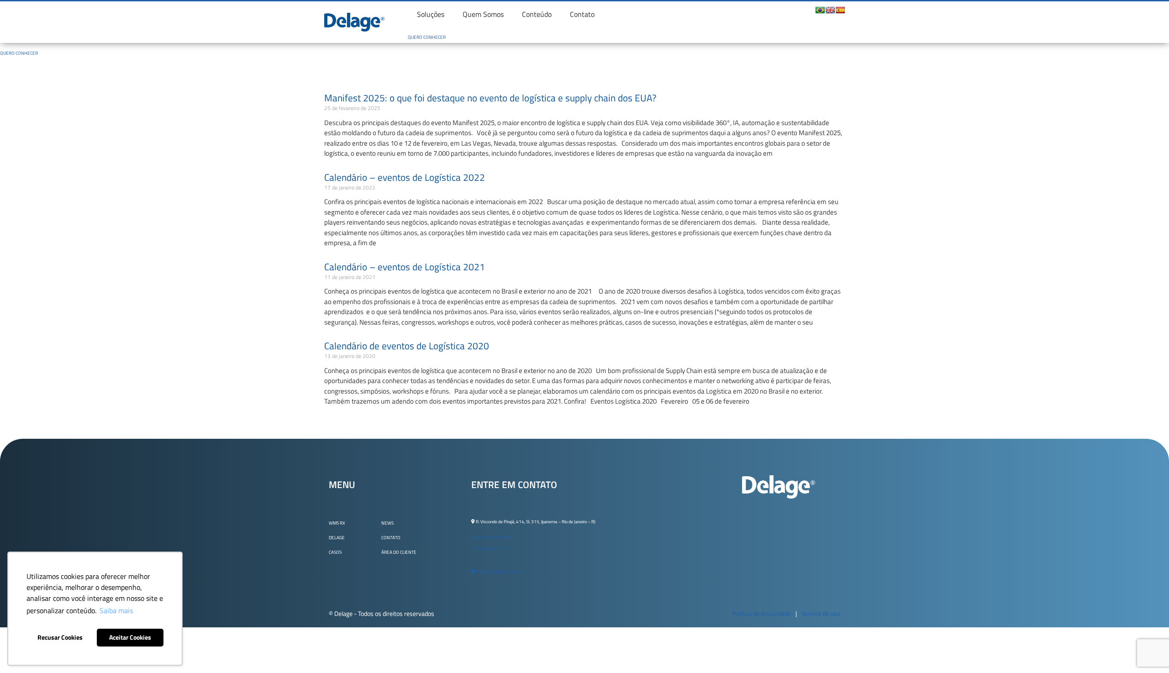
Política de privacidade (761, 613)
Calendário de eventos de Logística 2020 (406, 345)
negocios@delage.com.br (499, 571)
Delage (337, 537)
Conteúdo (537, 14)
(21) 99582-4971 (489, 548)
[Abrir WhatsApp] (1146, 650)
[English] (830, 10)
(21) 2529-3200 (493, 537)
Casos (335, 552)
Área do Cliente (398, 552)
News (387, 523)
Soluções (430, 14)
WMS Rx (337, 523)
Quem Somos (483, 14)
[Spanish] (840, 10)
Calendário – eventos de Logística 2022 (404, 177)
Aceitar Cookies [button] (130, 637)
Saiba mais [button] (116, 610)
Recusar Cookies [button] (60, 637)
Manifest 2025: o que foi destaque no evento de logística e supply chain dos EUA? (490, 97)
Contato (582, 14)
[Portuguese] (820, 10)
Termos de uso (820, 613)
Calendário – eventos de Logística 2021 (404, 266)
